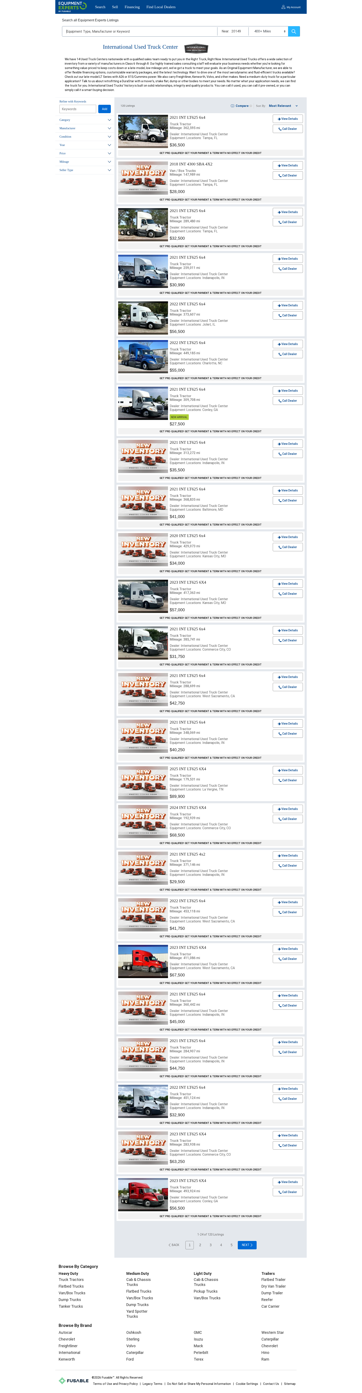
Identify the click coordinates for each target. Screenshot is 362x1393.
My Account (294, 7)
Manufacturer (67, 128)
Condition (65, 136)
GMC (198, 1332)
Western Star (272, 1332)
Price (62, 153)
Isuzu (198, 1339)
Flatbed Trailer (273, 1279)
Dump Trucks (70, 1299)
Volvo (131, 1346)
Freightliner (68, 1346)
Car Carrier (270, 1306)
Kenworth (67, 1359)
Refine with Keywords (72, 101)
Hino (265, 1352)
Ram (265, 1359)
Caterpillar (135, 1352)
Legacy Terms (152, 1384)
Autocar (65, 1332)
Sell (115, 7)
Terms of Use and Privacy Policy (115, 1384)
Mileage (64, 161)
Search (100, 7)
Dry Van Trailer (273, 1286)
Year (62, 145)
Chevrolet (67, 1339)
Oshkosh (133, 1332)
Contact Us (271, 1384)
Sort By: (261, 105)
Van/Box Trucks (72, 1293)
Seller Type (66, 170)
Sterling (132, 1339)
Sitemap (290, 1384)
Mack (198, 1346)
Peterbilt (201, 1352)
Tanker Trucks (71, 1306)
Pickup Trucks (206, 1291)
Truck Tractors (71, 1279)
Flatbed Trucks (71, 1286)
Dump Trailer (272, 1293)
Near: (225, 31)
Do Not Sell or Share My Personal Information (199, 1384)
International (69, 1352)
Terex (198, 1359)
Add (104, 109)
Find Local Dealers (161, 7)
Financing (132, 7)
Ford (130, 1359)
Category (64, 120)
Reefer (267, 1299)
